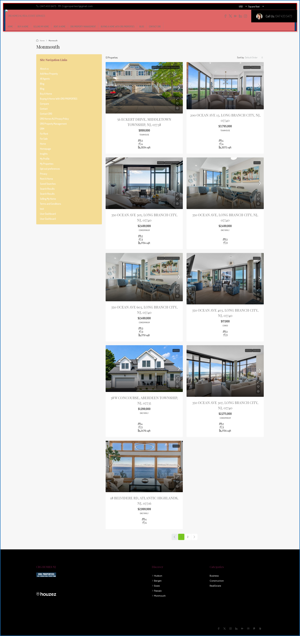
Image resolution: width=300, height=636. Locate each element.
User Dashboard (48, 213)
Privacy (43, 173)
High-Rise (256, 350)
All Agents (45, 78)
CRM (42, 128)
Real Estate (215, 585)
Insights (44, 153)
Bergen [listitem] (158, 580)
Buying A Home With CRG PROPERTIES (118, 26)
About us (44, 68)
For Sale (155, 67)
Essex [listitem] (157, 585)
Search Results (47, 188)
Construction (217, 580)
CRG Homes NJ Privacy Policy (54, 118)
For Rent (257, 258)
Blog (141, 26)
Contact (44, 108)
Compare (44, 103)
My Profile (45, 158)
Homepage (45, 148)
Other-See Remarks (172, 163)
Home (10, 26)
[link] (144, 88)
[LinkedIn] (237, 628)
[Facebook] (219, 628)
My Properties (46, 163)
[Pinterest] (255, 628)
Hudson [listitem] (158, 575)
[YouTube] (249, 628)
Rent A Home (59, 26)
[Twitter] (225, 628)
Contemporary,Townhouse (169, 67)
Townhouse (255, 67)
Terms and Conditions (50, 203)
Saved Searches (48, 183)
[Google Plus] (243, 628)
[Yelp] (260, 628)
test (42, 208)
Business (214, 575)
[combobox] (254, 57)
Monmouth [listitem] (160, 595)
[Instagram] (231, 628)
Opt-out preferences (50, 168)
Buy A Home (23, 26)
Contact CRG (155, 26)
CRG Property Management (83, 26)
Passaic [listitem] (158, 590)
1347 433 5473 (283, 16)
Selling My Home (41, 26)
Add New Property (49, 73)
